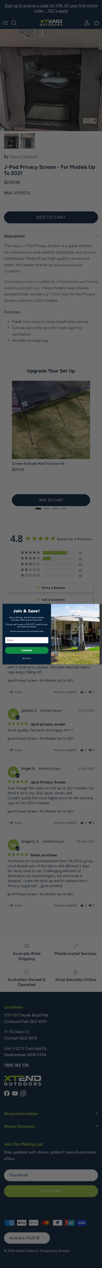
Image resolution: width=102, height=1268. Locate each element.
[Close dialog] (96, 607)
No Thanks (27, 658)
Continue (26, 650)
